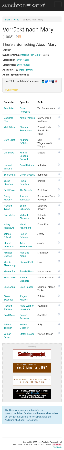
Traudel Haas (27, 271)
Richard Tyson (8, 207)
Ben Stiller (9, 108)
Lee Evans (9, 286)
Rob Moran (9, 215)
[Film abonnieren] (19, 35)
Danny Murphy (8, 198)
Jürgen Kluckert (24, 298)
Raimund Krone (24, 254)
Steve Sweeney (8, 298)
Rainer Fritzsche (24, 235)
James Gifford (7, 235)
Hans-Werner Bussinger (27, 307)
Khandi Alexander (9, 244)
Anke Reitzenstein (26, 244)
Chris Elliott (9, 139)
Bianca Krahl (26, 262)
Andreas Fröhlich (24, 141)
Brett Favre (9, 190)
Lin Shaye (9, 152)
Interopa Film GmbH (31, 54)
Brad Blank (9, 315)
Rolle (40, 102)
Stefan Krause (27, 333)
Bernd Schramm (25, 207)
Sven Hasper (23, 59)
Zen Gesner (10, 174)
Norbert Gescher (24, 326)
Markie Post (10, 271)
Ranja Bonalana (25, 182)
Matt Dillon (9, 127)
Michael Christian (24, 216)
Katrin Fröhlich (27, 117)
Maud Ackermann (26, 226)
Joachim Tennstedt (25, 198)
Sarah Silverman (9, 182)
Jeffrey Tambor (8, 326)
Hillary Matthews (9, 226)
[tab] (32, 85)
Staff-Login (57, 447)
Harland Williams (8, 167)
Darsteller (9, 102)
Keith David (10, 277)
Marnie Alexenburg (10, 263)
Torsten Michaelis (24, 279)
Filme (16, 19)
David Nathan (27, 165)
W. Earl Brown (7, 335)
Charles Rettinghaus (26, 128)
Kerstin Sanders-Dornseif (24, 156)
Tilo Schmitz (26, 190)
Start (7, 19)
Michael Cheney (8, 254)
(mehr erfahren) (26, 69)
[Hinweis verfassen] (16, 35)
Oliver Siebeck (27, 174)
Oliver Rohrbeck (25, 110)
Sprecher (25, 102)
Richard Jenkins (8, 307)
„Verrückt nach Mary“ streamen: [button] (23, 83)
